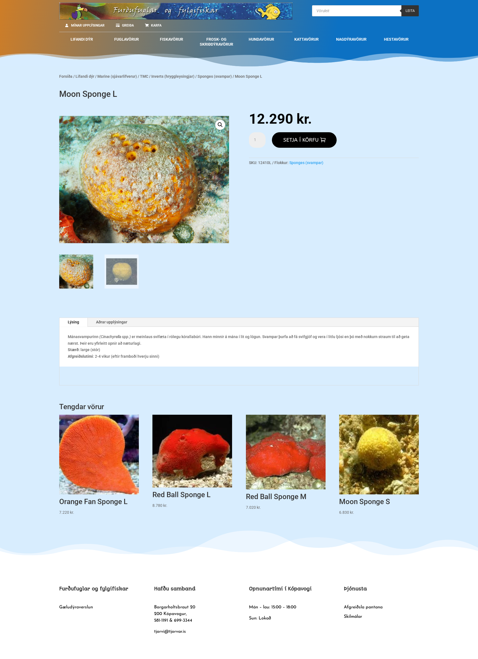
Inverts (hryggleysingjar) (172, 76)
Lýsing (73, 322)
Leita (410, 11)
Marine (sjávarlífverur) (117, 76)
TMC (144, 76)
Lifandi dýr (85, 76)
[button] (220, 125)
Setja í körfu (301, 140)
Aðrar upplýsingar (111, 322)
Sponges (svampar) (215, 76)
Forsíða (65, 76)
